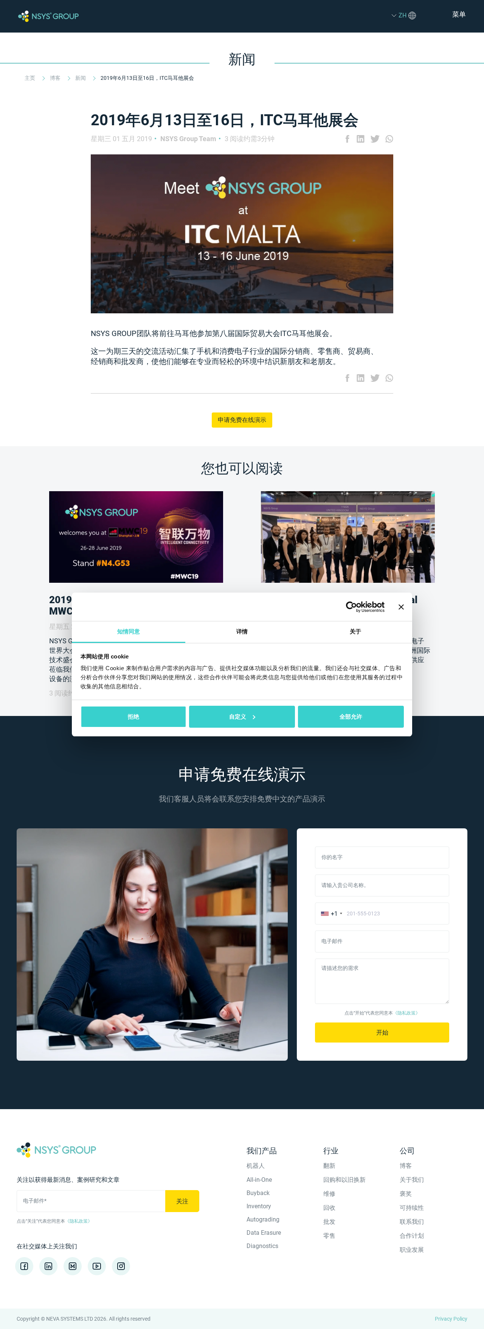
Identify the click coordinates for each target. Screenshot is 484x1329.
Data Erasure (264, 1232)
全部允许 (351, 716)
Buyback (258, 1193)
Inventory (259, 1206)
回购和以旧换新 (344, 1179)
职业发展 (412, 1249)
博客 (56, 78)
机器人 (256, 1165)
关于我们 (412, 1179)
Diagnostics (262, 1246)
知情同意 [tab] (128, 631)
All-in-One (259, 1179)
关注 (182, 1201)
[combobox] (329, 913)
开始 (382, 1032)
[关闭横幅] (401, 607)
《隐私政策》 (406, 1013)
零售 (329, 1235)
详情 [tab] (242, 631)
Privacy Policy (451, 1319)
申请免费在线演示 (242, 419)
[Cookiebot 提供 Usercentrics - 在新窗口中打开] (351, 607)
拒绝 (133, 716)
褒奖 (406, 1193)
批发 (329, 1221)
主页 (30, 78)
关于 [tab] (355, 631)
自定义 (237, 716)
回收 (329, 1207)
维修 (329, 1193)
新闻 (81, 78)
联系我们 (412, 1221)
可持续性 (412, 1207)
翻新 (329, 1165)
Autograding (263, 1219)
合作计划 (412, 1235)
